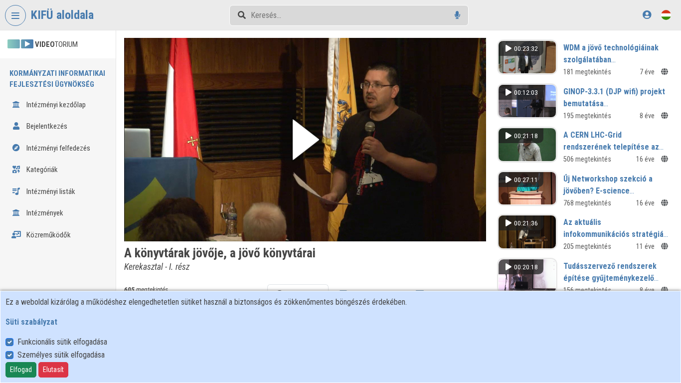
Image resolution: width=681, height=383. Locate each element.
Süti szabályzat (31, 322)
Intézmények (44, 212)
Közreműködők (48, 234)
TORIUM (56, 44)
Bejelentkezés (46, 126)
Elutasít (53, 370)
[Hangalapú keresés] (457, 15)
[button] (305, 139)
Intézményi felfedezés (57, 148)
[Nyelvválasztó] (666, 14)
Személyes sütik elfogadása (61, 355)
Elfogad (21, 370)
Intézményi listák (50, 191)
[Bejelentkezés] (647, 14)
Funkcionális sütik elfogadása (62, 342)
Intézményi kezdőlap (55, 104)
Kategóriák (41, 169)
